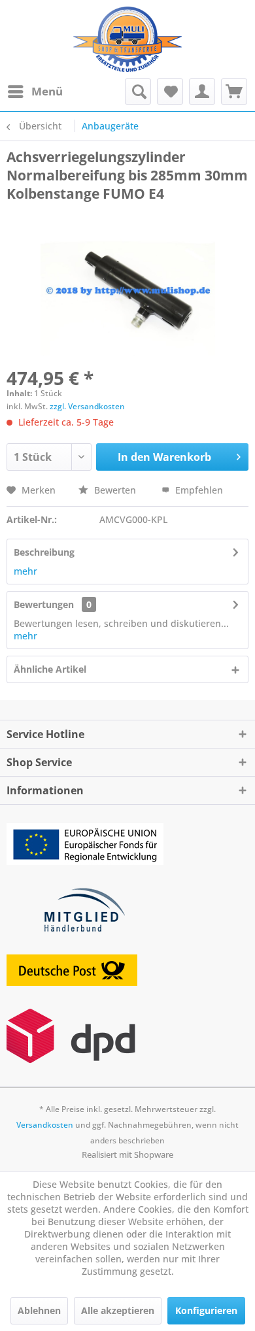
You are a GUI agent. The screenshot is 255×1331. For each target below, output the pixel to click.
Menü (47, 91)
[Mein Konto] (202, 91)
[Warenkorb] (234, 91)
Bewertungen (44, 604)
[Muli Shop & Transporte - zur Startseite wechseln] (127, 39)
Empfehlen (198, 490)
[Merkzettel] (170, 91)
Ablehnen (39, 1310)
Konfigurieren (206, 1310)
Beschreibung (44, 552)
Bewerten (115, 490)
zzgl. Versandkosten (87, 406)
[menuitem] (34, 91)
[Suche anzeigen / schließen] (138, 91)
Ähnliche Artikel (50, 669)
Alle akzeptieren (117, 1310)
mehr (25, 571)
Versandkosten (44, 1124)
